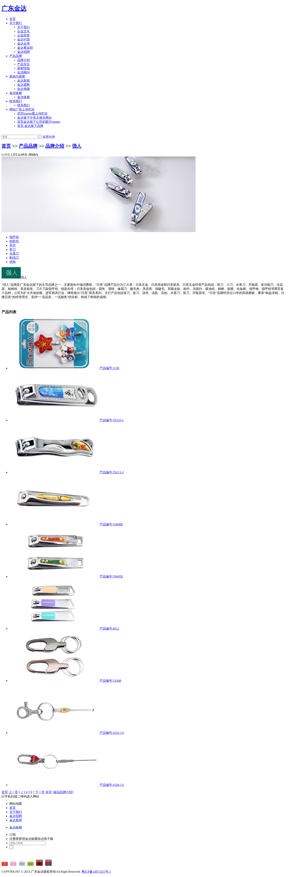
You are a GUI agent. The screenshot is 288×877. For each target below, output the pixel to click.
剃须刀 (14, 257)
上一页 (13, 792)
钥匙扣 (14, 241)
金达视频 (23, 88)
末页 (48, 792)
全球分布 (49, 136)
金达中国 (23, 39)
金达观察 (23, 84)
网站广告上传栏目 (21, 109)
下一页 (40, 792)
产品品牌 (15, 56)
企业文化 (23, 31)
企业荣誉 (23, 35)
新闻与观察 (17, 76)
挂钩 (12, 261)
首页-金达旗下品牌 (30, 125)
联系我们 (15, 101)
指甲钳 (14, 237)
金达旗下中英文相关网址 (34, 117)
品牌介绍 (23, 60)
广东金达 (14, 8)
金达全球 (23, 43)
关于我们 (15, 23)
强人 (77, 145)
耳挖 (12, 245)
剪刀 (12, 249)
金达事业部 (25, 47)
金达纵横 (15, 93)
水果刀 (14, 253)
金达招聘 (23, 51)
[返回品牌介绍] (63, 792)
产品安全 (23, 64)
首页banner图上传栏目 (32, 113)
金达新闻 (23, 80)
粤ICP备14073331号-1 (96, 871)
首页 (12, 19)
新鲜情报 (23, 68)
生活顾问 (23, 72)
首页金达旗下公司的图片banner (38, 121)
